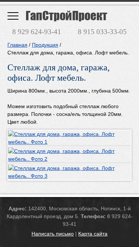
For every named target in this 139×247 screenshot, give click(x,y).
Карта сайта (92, 234)
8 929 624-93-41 (36, 32)
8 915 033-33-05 (102, 32)
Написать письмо (53, 234)
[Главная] (66, 15)
